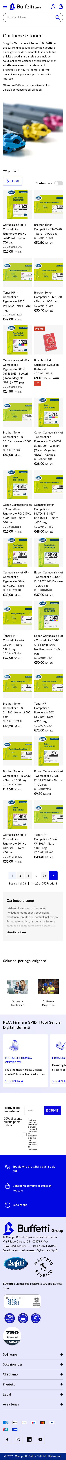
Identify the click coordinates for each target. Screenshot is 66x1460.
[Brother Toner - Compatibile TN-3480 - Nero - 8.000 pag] (17, 751)
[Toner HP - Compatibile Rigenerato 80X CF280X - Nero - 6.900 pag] (48, 683)
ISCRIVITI (52, 1110)
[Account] (53, 6)
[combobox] (33, 17)
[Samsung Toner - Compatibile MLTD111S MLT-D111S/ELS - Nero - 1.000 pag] (48, 484)
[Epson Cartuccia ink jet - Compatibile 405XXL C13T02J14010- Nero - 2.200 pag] (48, 552)
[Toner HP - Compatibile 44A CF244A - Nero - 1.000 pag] (17, 615)
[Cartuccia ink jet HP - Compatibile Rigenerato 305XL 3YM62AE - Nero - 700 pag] (17, 204)
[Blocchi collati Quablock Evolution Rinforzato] (48, 340)
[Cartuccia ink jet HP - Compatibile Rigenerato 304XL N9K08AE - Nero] (17, 552)
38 (44, 876)
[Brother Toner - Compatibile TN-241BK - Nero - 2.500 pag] (17, 683)
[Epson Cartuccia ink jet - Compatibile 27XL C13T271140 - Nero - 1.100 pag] (48, 751)
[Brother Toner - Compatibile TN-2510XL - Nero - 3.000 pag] (17, 412)
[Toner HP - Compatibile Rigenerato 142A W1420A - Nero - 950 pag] (17, 272)
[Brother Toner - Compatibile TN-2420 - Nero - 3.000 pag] (48, 204)
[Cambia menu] (5, 6)
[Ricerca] (58, 17)
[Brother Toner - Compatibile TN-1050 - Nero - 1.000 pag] (48, 272)
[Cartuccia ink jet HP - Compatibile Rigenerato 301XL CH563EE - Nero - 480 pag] (17, 814)
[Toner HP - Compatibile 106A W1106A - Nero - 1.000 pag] (48, 814)
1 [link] (12, 876)
